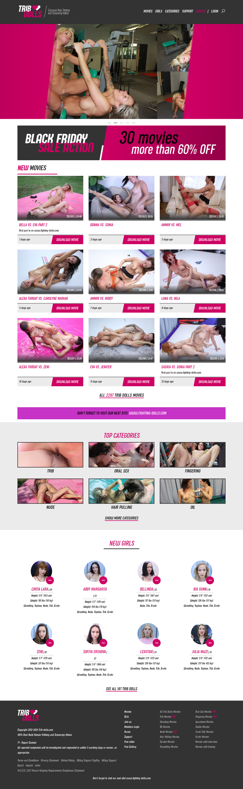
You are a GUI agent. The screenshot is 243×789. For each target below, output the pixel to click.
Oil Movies (165, 726)
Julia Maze (202, 651)
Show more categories (121, 518)
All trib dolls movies (121, 395)
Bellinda (148, 589)
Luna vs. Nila (170, 298)
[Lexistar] (148, 633)
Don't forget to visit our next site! (121, 413)
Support (187, 11)
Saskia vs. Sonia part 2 (177, 367)
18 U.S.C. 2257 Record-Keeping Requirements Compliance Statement (50, 770)
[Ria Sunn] (201, 571)
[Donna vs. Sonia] (121, 197)
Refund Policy (68, 760)
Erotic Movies (202, 736)
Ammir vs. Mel (171, 225)
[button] (109, 123)
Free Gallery (130, 746)
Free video (129, 741)
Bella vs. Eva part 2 (33, 225)
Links (37, 765)
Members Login (131, 726)
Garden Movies (167, 741)
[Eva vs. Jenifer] (121, 339)
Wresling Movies (168, 721)
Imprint (29, 765)
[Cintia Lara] (41, 571)
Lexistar (148, 651)
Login (214, 11)
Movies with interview (206, 741)
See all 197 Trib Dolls (121, 689)
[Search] (223, 11)
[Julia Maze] (201, 633)
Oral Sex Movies (205, 711)
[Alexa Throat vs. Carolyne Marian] (50, 271)
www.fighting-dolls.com (138, 778)
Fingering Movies (205, 716)
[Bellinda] (148, 571)
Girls (158, 11)
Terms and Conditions (28, 760)
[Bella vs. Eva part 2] (50, 197)
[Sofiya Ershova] (94, 633)
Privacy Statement (50, 760)
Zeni (41, 651)
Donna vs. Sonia (101, 225)
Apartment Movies (204, 721)
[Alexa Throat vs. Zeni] (50, 339)
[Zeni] (41, 633)
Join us (200, 11)
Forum (127, 731)
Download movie (67, 240)
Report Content (28, 742)
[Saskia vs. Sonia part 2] (193, 339)
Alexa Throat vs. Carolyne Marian (43, 298)
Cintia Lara (41, 589)
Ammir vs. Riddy (101, 298)
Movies (147, 11)
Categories (172, 11)
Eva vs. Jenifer (100, 367)
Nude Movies (168, 731)
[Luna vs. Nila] (193, 271)
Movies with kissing (205, 746)
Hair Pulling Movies (169, 736)
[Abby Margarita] (94, 571)
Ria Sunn (201, 589)
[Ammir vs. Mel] (193, 197)
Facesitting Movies (169, 746)
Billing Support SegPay (88, 760)
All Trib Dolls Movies (170, 711)
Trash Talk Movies (204, 731)
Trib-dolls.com (46, 729)
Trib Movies (167, 716)
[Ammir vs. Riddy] (121, 271)
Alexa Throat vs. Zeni (34, 367)
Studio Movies (202, 726)
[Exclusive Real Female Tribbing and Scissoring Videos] (45, 11)
